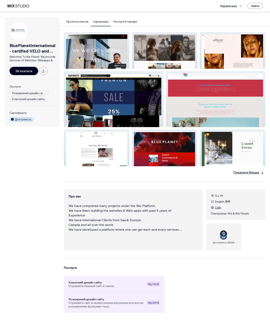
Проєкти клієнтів (77, 21)
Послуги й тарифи (125, 21)
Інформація (100, 21)
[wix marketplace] (18, 6)
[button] (96, 50)
